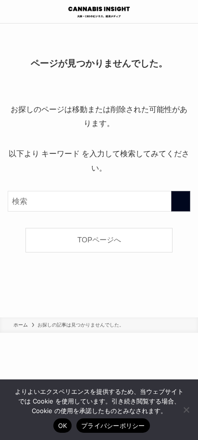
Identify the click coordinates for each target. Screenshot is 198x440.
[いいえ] (186, 410)
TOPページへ (99, 240)
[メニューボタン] (11, 11)
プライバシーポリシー (113, 425)
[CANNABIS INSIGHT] (99, 11)
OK (62, 425)
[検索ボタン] (186, 11)
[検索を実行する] (180, 201)
